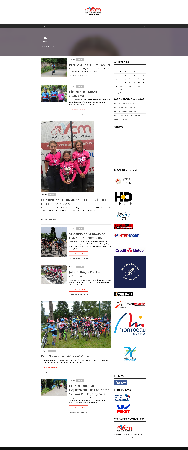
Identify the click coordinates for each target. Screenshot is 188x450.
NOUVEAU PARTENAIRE (122, 119)
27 (143, 86)
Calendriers (113, 26)
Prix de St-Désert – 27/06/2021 (89, 65)
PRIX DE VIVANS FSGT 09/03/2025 (125, 103)
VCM (87, 75)
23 (125, 86)
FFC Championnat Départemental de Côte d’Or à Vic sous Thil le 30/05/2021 (89, 390)
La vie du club (92, 26)
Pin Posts (121, 26)
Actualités (101, 26)
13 (143, 79)
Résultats (79, 59)
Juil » (120, 93)
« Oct (116, 93)
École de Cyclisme (78, 26)
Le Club (66, 26)
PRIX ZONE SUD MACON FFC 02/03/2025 (127, 111)
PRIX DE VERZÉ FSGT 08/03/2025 (125, 107)
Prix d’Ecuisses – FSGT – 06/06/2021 (65, 356)
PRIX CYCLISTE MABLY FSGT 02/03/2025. (128, 115)
